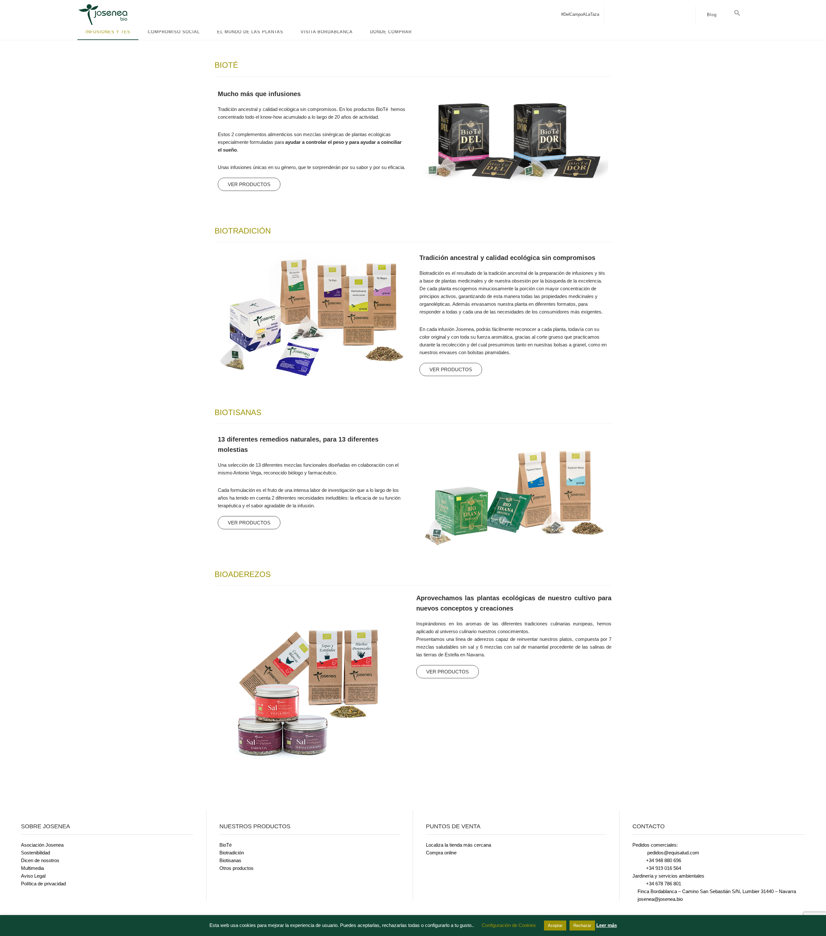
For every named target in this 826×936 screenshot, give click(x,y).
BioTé (225, 845)
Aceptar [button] (555, 925)
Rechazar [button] (582, 925)
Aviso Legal (33, 876)
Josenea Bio (125, 14)
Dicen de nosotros (40, 860)
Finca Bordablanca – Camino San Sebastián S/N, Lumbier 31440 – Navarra (716, 891)
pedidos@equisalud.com (672, 852)
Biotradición (231, 852)
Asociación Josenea (42, 845)
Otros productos (236, 868)
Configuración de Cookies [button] (509, 925)
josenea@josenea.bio (659, 899)
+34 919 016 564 (663, 868)
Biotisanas (230, 860)
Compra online (441, 852)
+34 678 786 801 (663, 883)
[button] (737, 13)
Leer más (606, 925)
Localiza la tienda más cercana (458, 845)
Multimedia (32, 868)
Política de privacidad (43, 883)
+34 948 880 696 (663, 860)
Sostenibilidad (35, 852)
